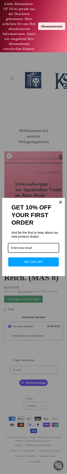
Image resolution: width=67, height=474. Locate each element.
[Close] (60, 202)
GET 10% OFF (33, 261)
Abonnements (52, 26)
